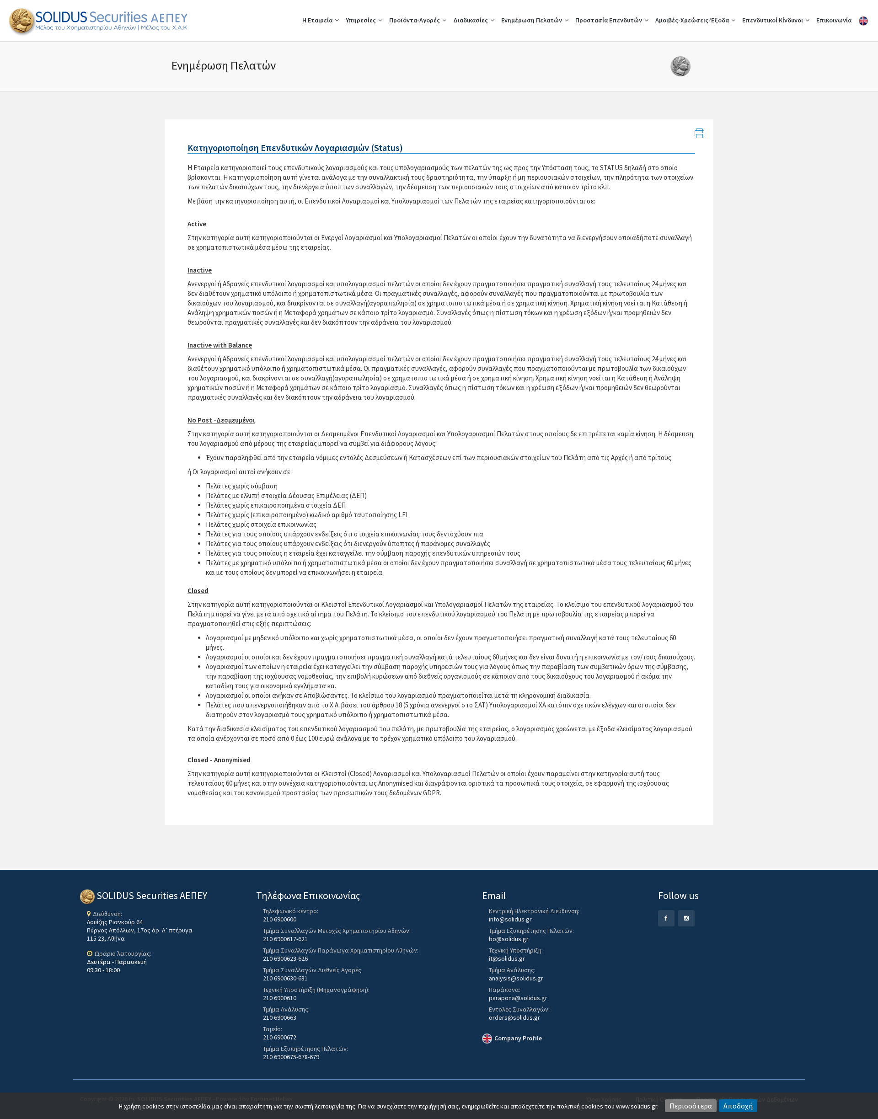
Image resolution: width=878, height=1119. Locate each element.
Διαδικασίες (470, 20)
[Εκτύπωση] (699, 133)
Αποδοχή (738, 1105)
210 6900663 (279, 1017)
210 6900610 (279, 998)
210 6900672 (279, 1037)
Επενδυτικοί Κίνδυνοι (772, 20)
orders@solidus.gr (514, 1017)
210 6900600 (279, 919)
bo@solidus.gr (509, 939)
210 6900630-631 (285, 978)
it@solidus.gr (507, 958)
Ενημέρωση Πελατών (531, 20)
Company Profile (518, 1038)
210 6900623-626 (285, 958)
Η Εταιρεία (317, 20)
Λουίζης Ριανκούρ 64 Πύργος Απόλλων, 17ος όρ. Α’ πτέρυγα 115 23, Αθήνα (140, 930)
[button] (768, 911)
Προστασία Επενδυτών (608, 20)
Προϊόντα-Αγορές (414, 20)
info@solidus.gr (510, 919)
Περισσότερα (690, 1105)
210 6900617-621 (285, 939)
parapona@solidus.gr (518, 998)
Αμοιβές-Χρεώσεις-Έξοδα (692, 20)
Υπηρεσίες (361, 20)
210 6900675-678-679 (291, 1057)
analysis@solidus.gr (516, 978)
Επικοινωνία (833, 20)
